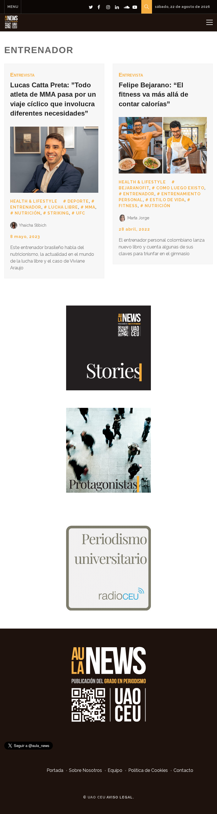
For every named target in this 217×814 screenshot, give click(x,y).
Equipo (115, 770)
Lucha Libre (63, 207)
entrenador (138, 194)
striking (58, 213)
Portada (55, 770)
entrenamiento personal (160, 197)
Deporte (78, 201)
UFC (80, 213)
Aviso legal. (120, 797)
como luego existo (180, 188)
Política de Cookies (148, 770)
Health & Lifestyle (33, 201)
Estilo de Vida (167, 200)
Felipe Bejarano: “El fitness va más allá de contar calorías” (153, 94)
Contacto (183, 770)
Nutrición (27, 213)
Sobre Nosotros (85, 770)
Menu (12, 7)
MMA (90, 207)
